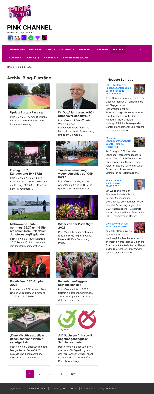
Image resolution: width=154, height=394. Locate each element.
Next (74, 373)
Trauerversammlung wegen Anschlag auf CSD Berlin (75, 173)
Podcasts (32, 57)
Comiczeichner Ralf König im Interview (117, 225)
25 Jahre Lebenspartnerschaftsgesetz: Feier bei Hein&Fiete (118, 142)
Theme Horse (70, 388)
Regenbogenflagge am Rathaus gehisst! (73, 283)
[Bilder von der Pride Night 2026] (77, 207)
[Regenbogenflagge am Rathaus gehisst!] (77, 265)
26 (61, 373)
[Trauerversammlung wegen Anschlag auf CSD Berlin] (77, 153)
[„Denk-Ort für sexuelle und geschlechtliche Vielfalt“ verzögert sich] (29, 319)
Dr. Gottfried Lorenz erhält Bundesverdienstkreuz (76, 114)
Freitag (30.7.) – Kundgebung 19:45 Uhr (26, 171)
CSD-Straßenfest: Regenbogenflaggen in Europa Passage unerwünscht (119, 89)
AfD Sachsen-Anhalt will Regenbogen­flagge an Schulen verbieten (75, 339)
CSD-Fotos (66, 49)
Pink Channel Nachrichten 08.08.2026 (113, 183)
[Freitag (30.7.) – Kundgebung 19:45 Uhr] (29, 153)
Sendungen (17, 49)
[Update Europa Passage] (29, 96)
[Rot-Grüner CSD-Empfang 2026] (29, 265)
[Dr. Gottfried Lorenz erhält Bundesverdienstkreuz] (77, 96)
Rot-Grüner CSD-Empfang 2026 (28, 283)
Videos (50, 49)
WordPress (112, 388)
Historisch (51, 57)
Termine (102, 49)
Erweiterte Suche (75, 57)
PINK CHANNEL (29, 27)
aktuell (117, 49)
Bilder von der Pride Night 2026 (75, 225)
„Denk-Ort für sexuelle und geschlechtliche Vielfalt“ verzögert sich (28, 339)
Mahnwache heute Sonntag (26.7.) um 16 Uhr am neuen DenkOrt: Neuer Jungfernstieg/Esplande (28, 229)
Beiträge (35, 49)
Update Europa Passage (26, 112)
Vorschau (85, 49)
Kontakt (15, 57)
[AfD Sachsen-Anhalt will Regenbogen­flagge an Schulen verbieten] (77, 319)
